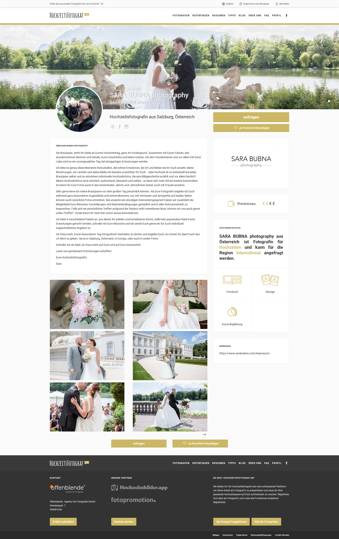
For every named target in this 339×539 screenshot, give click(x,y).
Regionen (218, 463)
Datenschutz (241, 535)
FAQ (266, 15)
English (229, 4)
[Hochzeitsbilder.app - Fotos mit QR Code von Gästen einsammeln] (139, 487)
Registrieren (219, 502)
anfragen (251, 117)
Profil (277, 15)
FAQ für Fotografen (266, 521)
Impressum (228, 535)
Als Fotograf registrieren (231, 521)
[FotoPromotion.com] (133, 500)
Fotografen (181, 15)
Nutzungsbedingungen (261, 535)
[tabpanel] (169, 67)
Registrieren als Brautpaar (256, 4)
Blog (242, 15)
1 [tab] (329, 101)
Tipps (232, 15)
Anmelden (284, 4)
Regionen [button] (218, 15)
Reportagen (200, 15)
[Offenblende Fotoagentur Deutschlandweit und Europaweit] (67, 489)
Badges (216, 535)
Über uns (255, 15)
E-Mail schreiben (63, 521)
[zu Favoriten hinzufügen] (52, 33)
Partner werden (123, 521)
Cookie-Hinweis (282, 535)
